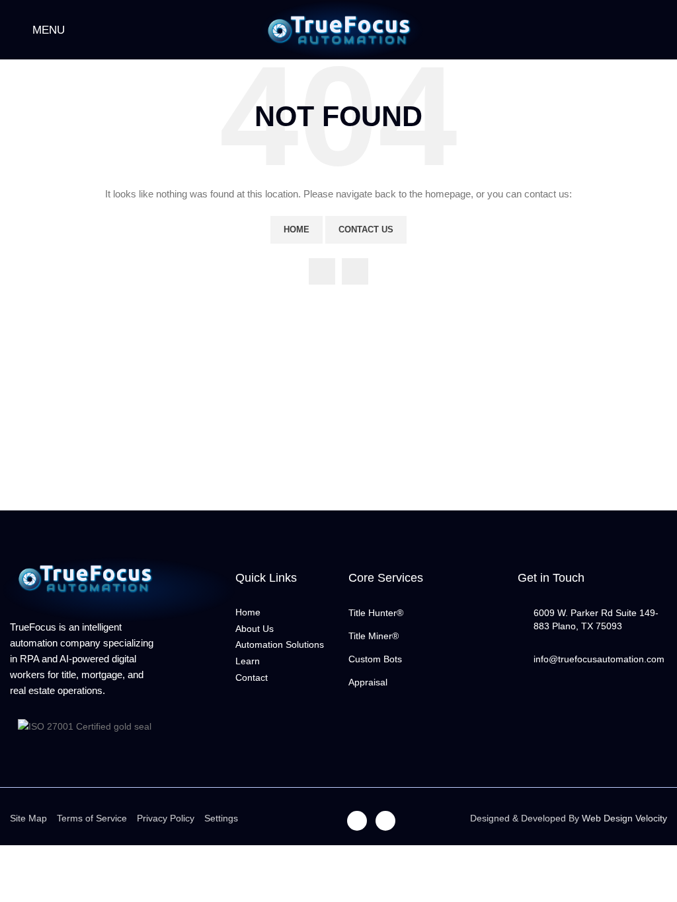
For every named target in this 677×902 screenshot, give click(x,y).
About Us (254, 628)
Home (296, 229)
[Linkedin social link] (355, 271)
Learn (247, 661)
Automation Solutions (279, 644)
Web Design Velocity (624, 818)
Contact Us (365, 229)
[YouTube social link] (322, 271)
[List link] (423, 612)
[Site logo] (338, 29)
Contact (251, 677)
